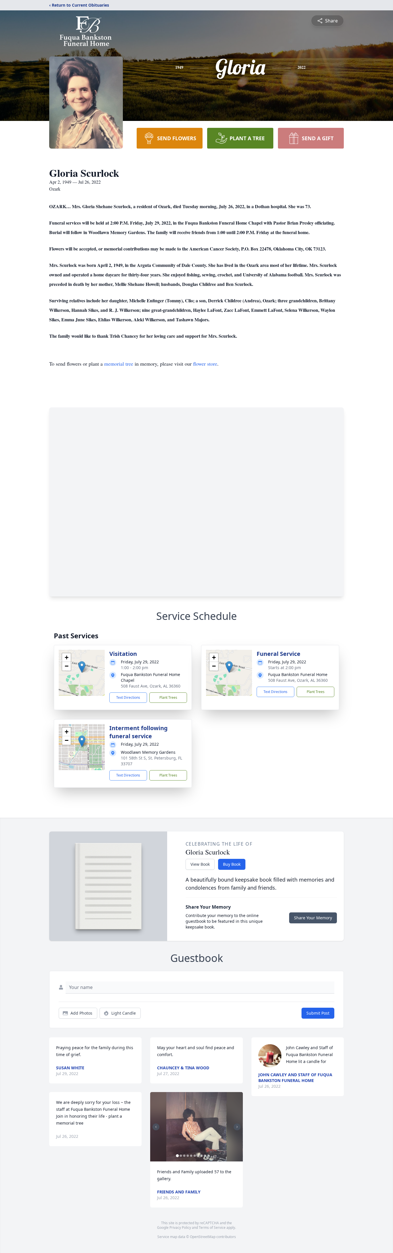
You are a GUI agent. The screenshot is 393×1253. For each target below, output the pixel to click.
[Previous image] (155, 1126)
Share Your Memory (313, 917)
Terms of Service (212, 1227)
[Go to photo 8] (201, 1156)
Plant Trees (168, 697)
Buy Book (232, 864)
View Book (200, 864)
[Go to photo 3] (184, 1156)
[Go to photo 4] (187, 1156)
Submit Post (317, 1013)
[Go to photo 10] (208, 1156)
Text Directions (128, 697)
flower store (205, 363)
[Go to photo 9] (205, 1156)
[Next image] (237, 1126)
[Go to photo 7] (198, 1156)
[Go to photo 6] (194, 1156)
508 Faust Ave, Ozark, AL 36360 (150, 686)
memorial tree (118, 363)
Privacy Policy (180, 1227)
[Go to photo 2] (181, 1156)
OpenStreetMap (202, 1236)
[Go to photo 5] (191, 1156)
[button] (81, 667)
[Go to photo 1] (177, 1155)
